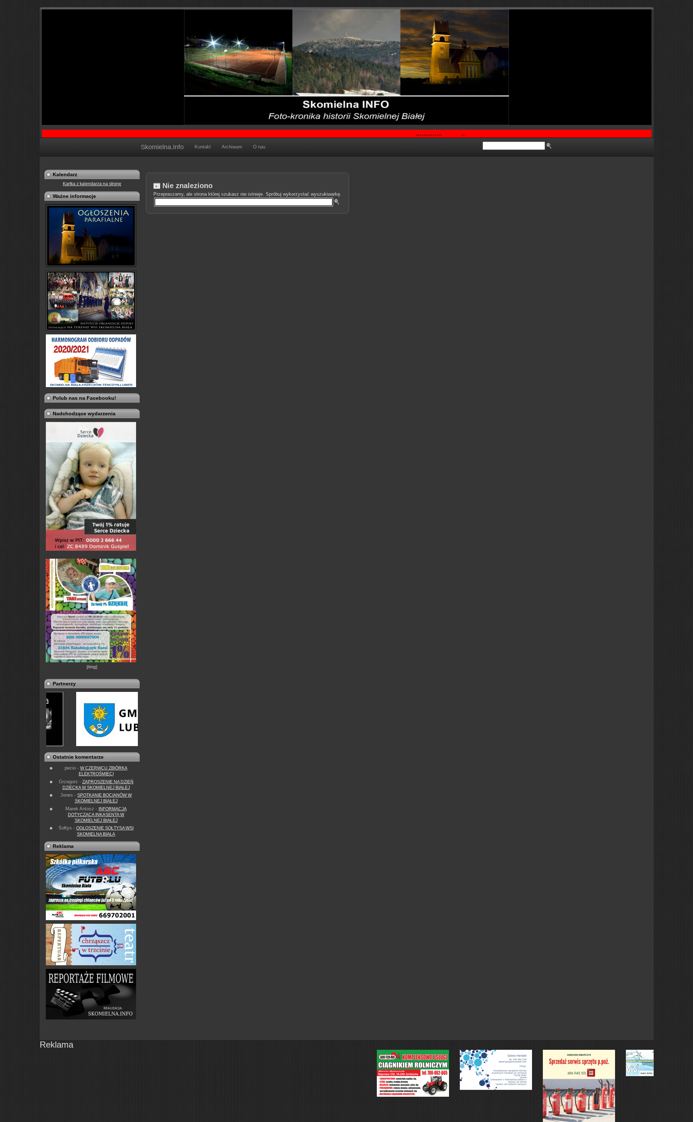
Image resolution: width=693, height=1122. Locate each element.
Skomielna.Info (162, 147)
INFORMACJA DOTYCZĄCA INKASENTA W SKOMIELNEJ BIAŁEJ (97, 814)
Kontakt (203, 147)
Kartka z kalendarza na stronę (92, 183)
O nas (259, 147)
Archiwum (232, 147)
